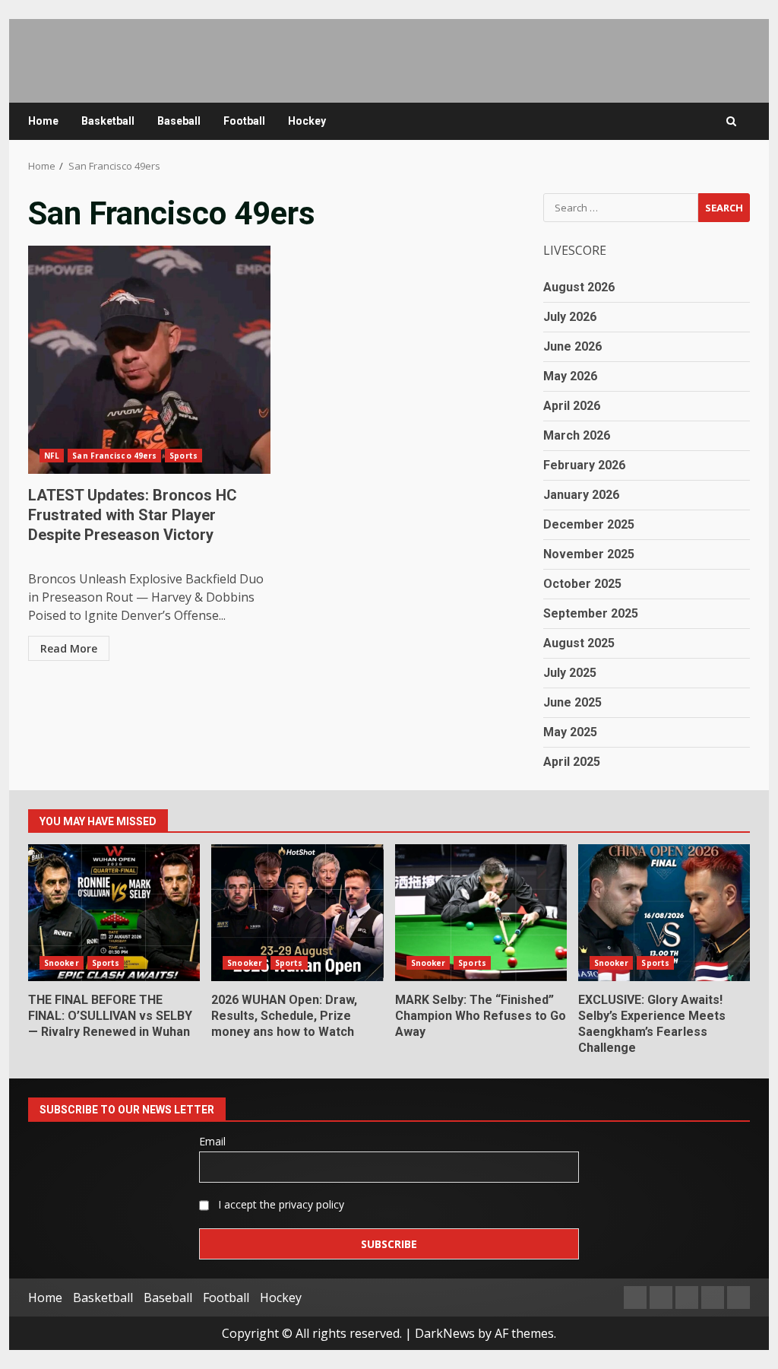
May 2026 (570, 376)
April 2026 (571, 406)
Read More (68, 648)
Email (212, 1141)
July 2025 (569, 672)
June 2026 (572, 346)
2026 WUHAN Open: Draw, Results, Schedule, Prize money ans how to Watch (297, 912)
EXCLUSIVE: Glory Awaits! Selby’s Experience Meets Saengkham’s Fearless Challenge (664, 912)
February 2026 (584, 465)
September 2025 (590, 613)
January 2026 (581, 495)
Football (244, 121)
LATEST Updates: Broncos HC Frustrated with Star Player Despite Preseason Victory (149, 360)
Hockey (307, 121)
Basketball (107, 121)
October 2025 (582, 584)
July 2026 (569, 317)
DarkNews (445, 1333)
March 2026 (576, 435)
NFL (51, 455)
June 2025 (572, 702)
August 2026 (579, 287)
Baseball (179, 121)
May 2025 (570, 732)
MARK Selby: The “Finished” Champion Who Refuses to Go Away (481, 912)
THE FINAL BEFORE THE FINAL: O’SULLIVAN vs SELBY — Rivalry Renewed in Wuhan (114, 912)
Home (43, 121)
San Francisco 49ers (114, 455)
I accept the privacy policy (279, 1204)
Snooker (61, 963)
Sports (183, 455)
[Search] (731, 121)
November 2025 (588, 554)
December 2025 (588, 524)
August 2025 (579, 643)
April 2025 (571, 761)
